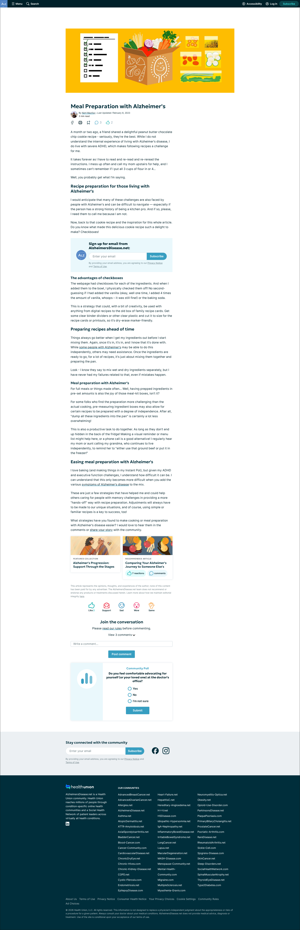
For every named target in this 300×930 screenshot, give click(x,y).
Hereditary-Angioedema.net (174, 805)
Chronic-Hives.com (129, 863)
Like (90, 607)
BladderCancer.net (129, 837)
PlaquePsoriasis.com (210, 815)
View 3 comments (120, 634)
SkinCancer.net (206, 858)
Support (105, 607)
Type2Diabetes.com (209, 885)
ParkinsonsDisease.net (211, 810)
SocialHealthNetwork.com (213, 869)
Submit (137, 710)
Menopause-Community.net (174, 863)
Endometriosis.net (128, 885)
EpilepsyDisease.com (130, 890)
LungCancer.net (167, 842)
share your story (101, 530)
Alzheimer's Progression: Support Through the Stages (93, 564)
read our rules (112, 628)
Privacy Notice (155, 263)
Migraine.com (166, 879)
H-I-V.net (163, 810)
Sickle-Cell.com (207, 847)
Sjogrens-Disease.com (211, 853)
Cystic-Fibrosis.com (130, 879)
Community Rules (208, 899)
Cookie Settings (186, 899)
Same (150, 607)
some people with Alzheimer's (100, 347)
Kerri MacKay (88, 112)
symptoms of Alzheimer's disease (105, 484)
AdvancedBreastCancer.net (134, 794)
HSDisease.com (167, 815)
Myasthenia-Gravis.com (171, 890)
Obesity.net (204, 799)
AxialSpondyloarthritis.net (133, 831)
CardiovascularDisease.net (133, 853)
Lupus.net (163, 847)
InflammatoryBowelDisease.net (176, 831)
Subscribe (289, 3)
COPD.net (123, 874)
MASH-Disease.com (169, 858)
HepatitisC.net (166, 799)
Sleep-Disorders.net (209, 863)
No (135, 694)
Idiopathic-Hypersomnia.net (174, 821)
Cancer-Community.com (132, 847)
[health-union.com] (80, 787)
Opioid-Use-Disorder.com (213, 805)
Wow (134, 607)
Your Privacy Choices (161, 899)
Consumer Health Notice (131, 899)
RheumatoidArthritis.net (211, 842)
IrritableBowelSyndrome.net (174, 837)
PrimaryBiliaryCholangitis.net (214, 821)
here (82, 596)
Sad (119, 607)
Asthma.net (124, 815)
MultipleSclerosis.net (170, 885)
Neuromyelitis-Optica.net (212, 794)
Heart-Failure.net (168, 794)
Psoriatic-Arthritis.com (211, 831)
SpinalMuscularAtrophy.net (213, 874)
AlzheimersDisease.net (131, 810)
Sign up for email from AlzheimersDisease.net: (109, 246)
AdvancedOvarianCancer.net (135, 799)
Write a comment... (85, 643)
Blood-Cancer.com (129, 842)
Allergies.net (125, 805)
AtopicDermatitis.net (130, 821)
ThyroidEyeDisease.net (211, 879)
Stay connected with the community (96, 742)
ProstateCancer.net (209, 826)
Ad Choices (72, 903)
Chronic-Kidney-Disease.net (134, 869)
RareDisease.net (207, 837)
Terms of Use (100, 266)
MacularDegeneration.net (172, 853)
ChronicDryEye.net (129, 858)
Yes (135, 688)
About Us (71, 899)
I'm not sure (141, 701)
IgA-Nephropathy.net (170, 826)
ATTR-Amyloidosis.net (131, 826)
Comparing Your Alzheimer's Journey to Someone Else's (146, 564)
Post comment (121, 654)
